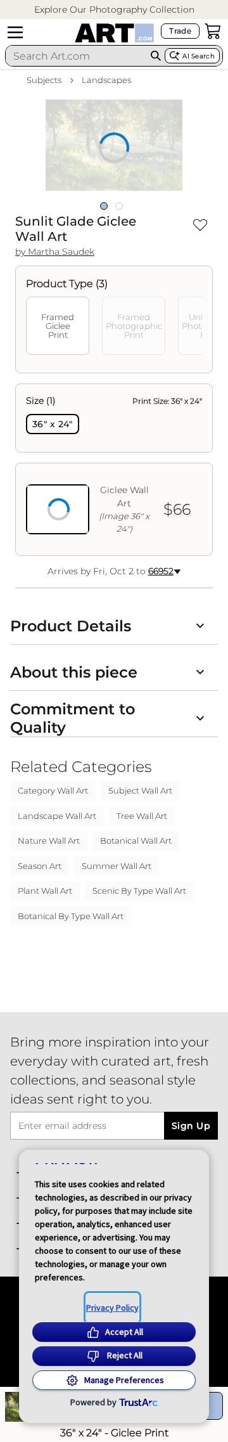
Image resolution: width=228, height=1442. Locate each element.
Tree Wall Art (142, 816)
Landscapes (106, 80)
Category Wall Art (53, 790)
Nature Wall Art (49, 840)
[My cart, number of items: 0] (213, 31)
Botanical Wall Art (136, 840)
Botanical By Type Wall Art (71, 916)
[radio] (52, 424)
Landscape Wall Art (57, 816)
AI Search (198, 56)
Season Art (39, 866)
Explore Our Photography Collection (114, 9)
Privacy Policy (112, 1307)
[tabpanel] (114, 469)
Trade (180, 30)
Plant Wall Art (45, 890)
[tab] (57, 326)
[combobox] (76, 56)
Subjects (44, 80)
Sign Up (191, 1125)
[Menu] (15, 32)
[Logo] (114, 32)
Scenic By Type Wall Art (139, 890)
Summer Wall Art (116, 866)
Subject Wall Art (140, 790)
